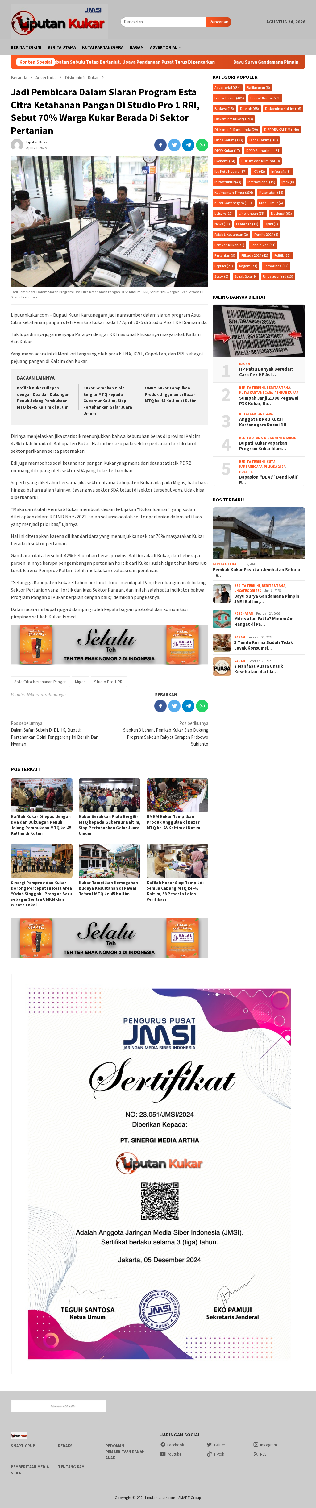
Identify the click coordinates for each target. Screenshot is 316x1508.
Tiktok (219, 1454)
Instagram (268, 1445)
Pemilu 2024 (266, 234)
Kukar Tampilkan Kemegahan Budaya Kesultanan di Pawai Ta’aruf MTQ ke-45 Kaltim (108, 888)
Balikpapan (258, 87)
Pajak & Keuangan (231, 234)
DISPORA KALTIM (281, 129)
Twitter (219, 1445)
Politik (282, 255)
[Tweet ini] (174, 145)
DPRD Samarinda (263, 150)
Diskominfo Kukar (233, 119)
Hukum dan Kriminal (260, 161)
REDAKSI (66, 1445)
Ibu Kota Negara (230, 171)
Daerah (249, 108)
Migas (80, 681)
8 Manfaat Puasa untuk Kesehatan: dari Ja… (258, 669)
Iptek (287, 182)
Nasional (281, 213)
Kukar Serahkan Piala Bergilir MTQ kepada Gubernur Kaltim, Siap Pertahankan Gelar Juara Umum (107, 401)
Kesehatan (271, 192)
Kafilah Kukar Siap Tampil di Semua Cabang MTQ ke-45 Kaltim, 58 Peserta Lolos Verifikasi (175, 891)
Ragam (248, 266)
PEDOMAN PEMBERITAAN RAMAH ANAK (125, 1451)
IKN (259, 171)
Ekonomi (224, 161)
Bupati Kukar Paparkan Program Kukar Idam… (263, 445)
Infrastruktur (227, 182)
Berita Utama (265, 98)
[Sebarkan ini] (160, 145)
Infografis (281, 171)
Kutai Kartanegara (233, 203)
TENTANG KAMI (72, 1466)
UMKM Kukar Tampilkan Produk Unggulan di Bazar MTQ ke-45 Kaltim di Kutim (171, 394)
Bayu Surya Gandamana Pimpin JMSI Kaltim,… (266, 598)
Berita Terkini (229, 98)
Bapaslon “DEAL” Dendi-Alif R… (268, 479)
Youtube (174, 1454)
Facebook (175, 1445)
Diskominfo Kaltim (283, 108)
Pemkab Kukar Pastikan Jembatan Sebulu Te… (256, 572)
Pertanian (224, 255)
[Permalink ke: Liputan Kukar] (17, 144)
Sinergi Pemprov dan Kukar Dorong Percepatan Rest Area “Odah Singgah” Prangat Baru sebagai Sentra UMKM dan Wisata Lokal (41, 894)
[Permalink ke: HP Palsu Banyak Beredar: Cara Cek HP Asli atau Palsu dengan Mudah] (259, 331)
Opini (271, 224)
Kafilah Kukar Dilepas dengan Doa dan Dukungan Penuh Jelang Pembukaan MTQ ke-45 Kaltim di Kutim (41, 825)
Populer (223, 266)
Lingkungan (252, 213)
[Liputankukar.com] (59, 21)
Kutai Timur (271, 203)
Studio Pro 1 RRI (108, 681)
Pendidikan (263, 245)
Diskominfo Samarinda (236, 129)
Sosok (221, 276)
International (261, 182)
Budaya (224, 108)
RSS (263, 1454)
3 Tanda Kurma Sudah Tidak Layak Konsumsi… (263, 645)
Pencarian (218, 22)
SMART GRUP (23, 1445)
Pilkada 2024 (254, 255)
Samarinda (276, 266)
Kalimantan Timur (233, 192)
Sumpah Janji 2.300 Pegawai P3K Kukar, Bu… (268, 400)
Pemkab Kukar (229, 245)
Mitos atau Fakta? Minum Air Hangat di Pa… (263, 621)
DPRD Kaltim (228, 140)
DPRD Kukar (227, 150)
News (222, 224)
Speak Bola (246, 276)
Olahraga (247, 224)
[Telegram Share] (188, 145)
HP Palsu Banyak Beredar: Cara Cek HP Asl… (266, 371)
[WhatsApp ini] (202, 145)
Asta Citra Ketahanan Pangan (40, 681)
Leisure (223, 213)
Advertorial (227, 87)
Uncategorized (278, 276)
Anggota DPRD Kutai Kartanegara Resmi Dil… (264, 422)
